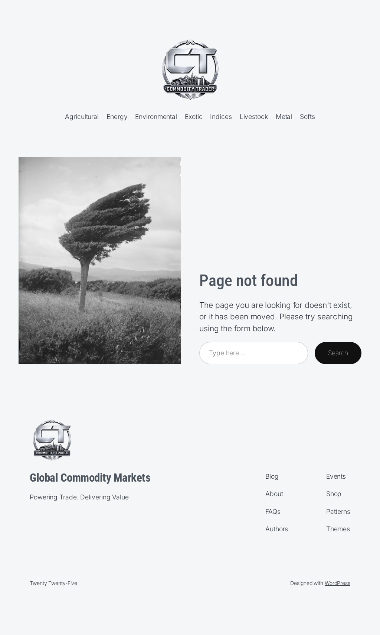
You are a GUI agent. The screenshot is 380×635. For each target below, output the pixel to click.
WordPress (337, 583)
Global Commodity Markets (90, 478)
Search (338, 353)
